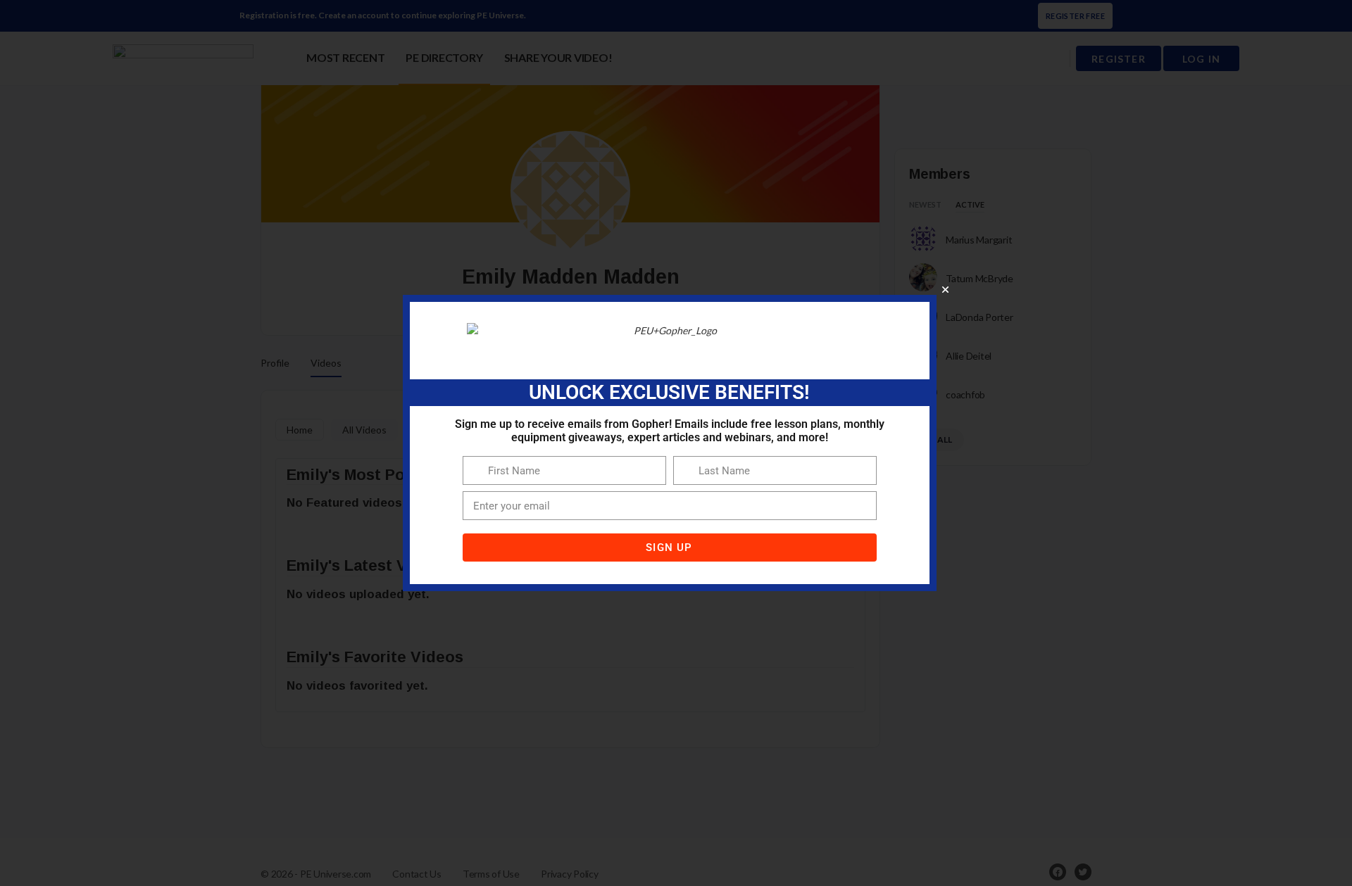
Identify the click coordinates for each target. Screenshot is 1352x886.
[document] (676, 443)
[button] (945, 289)
